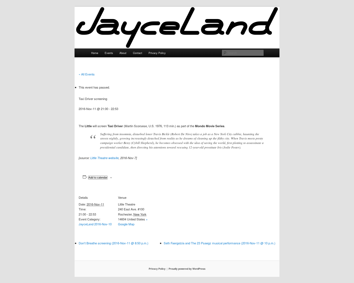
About (122, 53)
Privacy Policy (157, 53)
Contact (137, 53)
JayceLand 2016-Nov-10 (95, 224)
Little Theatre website (104, 158)
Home (94, 53)
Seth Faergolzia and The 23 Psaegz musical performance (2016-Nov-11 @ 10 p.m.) (219, 243)
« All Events (87, 74)
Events (109, 53)
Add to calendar (97, 177)
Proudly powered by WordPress (187, 269)
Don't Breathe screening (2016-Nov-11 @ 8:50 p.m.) (113, 243)
